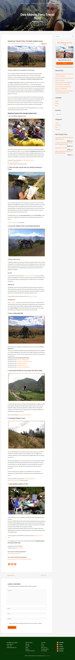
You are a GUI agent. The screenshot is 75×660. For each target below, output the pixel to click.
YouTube (61, 646)
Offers (47, 3)
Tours (56, 127)
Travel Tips (18, 43)
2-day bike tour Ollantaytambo (23, 367)
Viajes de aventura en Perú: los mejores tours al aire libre (20, 559)
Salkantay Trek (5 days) (32, 296)
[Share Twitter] (12, 564)
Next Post (44, 575)
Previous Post (10, 575)
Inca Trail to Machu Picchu (29, 275)
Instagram (61, 648)
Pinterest (61, 650)
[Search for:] (64, 36)
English (56, 101)
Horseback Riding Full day (29, 478)
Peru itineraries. (20, 548)
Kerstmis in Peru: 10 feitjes (61, 147)
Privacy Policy (47, 655)
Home (22, 3)
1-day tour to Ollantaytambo (23, 359)
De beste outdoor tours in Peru (14, 553)
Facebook (61, 642)
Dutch (56, 105)
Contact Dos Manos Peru (13, 222)
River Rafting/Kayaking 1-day (27, 160)
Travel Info (27, 3)
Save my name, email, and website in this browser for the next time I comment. (25, 623)
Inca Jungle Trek (13, 302)
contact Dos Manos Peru (14, 162)
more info (65, 63)
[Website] (27, 618)
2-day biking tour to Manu (22, 363)
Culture (57, 122)
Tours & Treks (42, 3)
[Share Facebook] (9, 564)
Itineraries (53, 3)
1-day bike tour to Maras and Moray (24, 361)
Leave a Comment (11, 43)
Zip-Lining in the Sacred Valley (24, 414)
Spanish (57, 103)
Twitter (61, 644)
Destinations (34, 3)
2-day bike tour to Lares (22, 365)
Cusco (29, 84)
